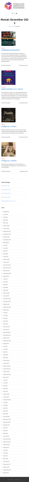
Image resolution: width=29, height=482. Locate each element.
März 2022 (5, 357)
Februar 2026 (6, 225)
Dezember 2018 (6, 439)
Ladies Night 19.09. (6, 189)
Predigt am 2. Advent (8, 126)
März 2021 (5, 391)
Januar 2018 (6, 461)
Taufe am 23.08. (5, 185)
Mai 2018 (5, 456)
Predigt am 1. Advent (8, 161)
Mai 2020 (5, 408)
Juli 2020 (5, 402)
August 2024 (6, 276)
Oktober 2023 (6, 304)
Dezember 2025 (6, 231)
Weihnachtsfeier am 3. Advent (12, 89)
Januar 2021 (6, 397)
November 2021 (7, 369)
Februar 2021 (6, 394)
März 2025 (5, 256)
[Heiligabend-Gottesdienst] (8, 38)
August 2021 (6, 377)
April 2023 (5, 321)
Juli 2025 (5, 245)
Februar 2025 (6, 259)
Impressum (10, 479)
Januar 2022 (6, 363)
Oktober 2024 (6, 270)
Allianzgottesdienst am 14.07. (8, 201)
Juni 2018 (5, 453)
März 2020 (5, 413)
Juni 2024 (5, 281)
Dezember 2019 (6, 419)
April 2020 (5, 411)
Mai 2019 (5, 430)
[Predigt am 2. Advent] (8, 115)
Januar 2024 (6, 296)
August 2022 (6, 343)
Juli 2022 (5, 346)
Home (10, 26)
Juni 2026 (5, 214)
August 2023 (6, 310)
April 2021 (5, 388)
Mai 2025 (5, 251)
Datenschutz (18, 479)
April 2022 (5, 354)
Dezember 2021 (6, 366)
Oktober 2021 (6, 371)
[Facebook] (14, 13)
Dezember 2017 (6, 464)
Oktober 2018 (6, 444)
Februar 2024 (6, 293)
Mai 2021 (5, 385)
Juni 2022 (5, 349)
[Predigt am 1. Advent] (8, 149)
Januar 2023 (6, 329)
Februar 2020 (6, 416)
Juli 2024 (5, 279)
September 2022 (7, 340)
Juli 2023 (5, 312)
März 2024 (5, 290)
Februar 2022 (6, 360)
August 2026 (6, 211)
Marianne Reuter (6, 65)
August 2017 (6, 472)
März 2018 (5, 458)
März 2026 (5, 223)
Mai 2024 (5, 284)
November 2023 (7, 301)
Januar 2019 (6, 436)
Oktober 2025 (6, 237)
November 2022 (7, 335)
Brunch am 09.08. (5, 197)
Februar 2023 (6, 326)
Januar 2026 (6, 228)
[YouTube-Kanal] (16, 13)
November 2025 (7, 234)
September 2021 (7, 374)
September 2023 (7, 307)
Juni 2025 (5, 248)
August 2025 (6, 242)
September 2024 (7, 273)
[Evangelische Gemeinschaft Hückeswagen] (14, 6)
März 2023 (5, 324)
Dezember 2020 (6, 399)
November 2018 (7, 441)
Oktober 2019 (6, 425)
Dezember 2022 (6, 332)
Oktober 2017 (6, 467)
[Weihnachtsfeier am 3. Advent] (8, 77)
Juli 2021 (5, 380)
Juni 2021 (5, 383)
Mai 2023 (5, 318)
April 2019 (5, 433)
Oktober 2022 (6, 338)
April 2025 (5, 253)
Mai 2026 (5, 217)
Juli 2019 (5, 427)
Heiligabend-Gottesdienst (10, 50)
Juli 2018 (5, 450)
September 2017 (7, 470)
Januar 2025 (6, 262)
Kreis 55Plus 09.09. (6, 193)
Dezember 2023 (6, 298)
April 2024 (5, 287)
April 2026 (5, 220)
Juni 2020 (5, 405)
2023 (13, 26)
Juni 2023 (5, 315)
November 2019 (7, 422)
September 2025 (7, 239)
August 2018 (6, 447)
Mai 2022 (5, 352)
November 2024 (7, 267)
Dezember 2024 (6, 265)
